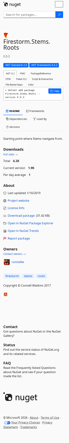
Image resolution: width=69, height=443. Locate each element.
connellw (18, 262)
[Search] (59, 14)
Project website (18, 201)
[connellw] (6, 262)
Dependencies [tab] (18, 119)
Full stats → (10, 154)
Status (9, 344)
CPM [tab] (8, 79)
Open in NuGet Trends (23, 231)
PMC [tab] (22, 73)
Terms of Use (50, 418)
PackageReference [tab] (41, 73)
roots (41, 276)
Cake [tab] (30, 84)
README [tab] (14, 111)
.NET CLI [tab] (10, 73)
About (34, 418)
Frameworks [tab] (36, 111)
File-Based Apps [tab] (14, 84)
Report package (19, 238)
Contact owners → (14, 254)
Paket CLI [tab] (21, 79)
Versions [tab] (14, 127)
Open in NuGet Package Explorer (31, 223)
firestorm (12, 276)
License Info (16, 208)
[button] (54, 91)
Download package (21, 216)
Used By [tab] (41, 119)
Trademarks (28, 427)
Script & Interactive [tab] (42, 79)
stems (28, 276)
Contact (10, 326)
